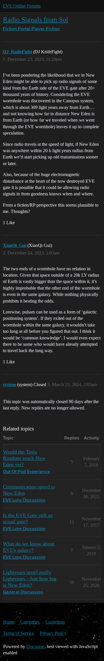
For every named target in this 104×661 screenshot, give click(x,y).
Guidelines (55, 622)
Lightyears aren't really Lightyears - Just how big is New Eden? (29, 578)
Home (8, 622)
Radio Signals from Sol (35, 19)
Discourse (35, 646)
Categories (30, 622)
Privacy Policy (53, 633)
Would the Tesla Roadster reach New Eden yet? (24, 458)
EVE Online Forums (22, 5)
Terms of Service (18, 633)
